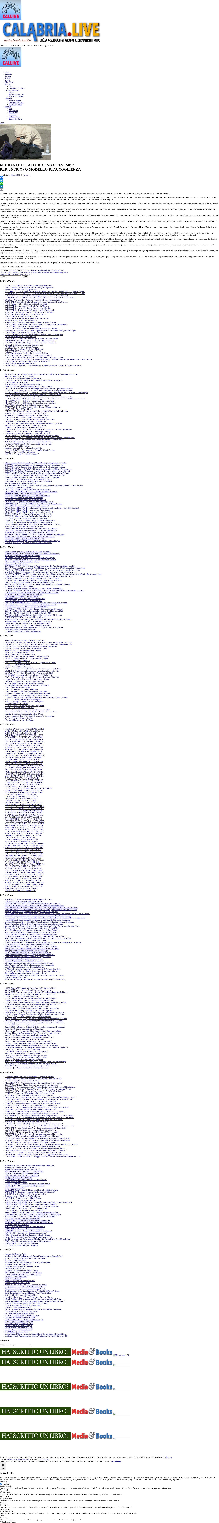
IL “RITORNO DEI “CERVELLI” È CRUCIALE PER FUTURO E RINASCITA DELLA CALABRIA (24, 820)
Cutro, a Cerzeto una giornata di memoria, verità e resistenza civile (28, 387)
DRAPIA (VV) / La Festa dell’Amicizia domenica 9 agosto (26, 648)
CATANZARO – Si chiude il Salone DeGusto (21, 316)
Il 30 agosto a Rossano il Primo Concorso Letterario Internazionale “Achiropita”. (34, 380)
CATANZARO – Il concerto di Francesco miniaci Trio (24, 1229)
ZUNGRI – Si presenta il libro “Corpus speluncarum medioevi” (27, 693)
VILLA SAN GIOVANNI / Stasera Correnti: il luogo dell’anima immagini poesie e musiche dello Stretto (42, 570)
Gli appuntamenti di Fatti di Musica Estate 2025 (22, 1176)
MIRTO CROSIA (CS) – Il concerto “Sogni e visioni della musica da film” (32, 1212)
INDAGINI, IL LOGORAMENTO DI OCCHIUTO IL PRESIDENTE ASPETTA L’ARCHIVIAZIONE (24, 746)
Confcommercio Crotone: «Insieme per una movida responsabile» (28, 481)
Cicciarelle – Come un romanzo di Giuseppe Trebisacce (16, 1278)
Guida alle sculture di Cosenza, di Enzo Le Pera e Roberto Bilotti (28, 1293)
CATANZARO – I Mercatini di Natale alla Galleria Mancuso (27, 306)
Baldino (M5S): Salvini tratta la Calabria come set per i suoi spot (28, 990)
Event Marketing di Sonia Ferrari (16, 1332)
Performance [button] (4, 1496)
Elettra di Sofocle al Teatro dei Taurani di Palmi (22, 1081)
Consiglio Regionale (16, 103)
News (11, 86)
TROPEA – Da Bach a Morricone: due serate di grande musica (27, 1184)
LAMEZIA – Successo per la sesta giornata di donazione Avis (27, 318)
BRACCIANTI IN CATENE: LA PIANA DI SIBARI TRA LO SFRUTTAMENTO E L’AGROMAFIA (24, 865)
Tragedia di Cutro (57, 270)
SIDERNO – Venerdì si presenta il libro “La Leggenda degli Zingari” (30, 558)
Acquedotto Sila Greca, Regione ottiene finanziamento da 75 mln (28, 899)
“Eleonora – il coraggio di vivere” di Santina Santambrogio (26, 1258)
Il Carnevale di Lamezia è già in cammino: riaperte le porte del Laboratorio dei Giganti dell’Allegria (40, 331)
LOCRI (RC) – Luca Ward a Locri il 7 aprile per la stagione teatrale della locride (34, 1120)
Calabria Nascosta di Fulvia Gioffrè (17, 1283)
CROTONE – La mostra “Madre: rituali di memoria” (24, 498)
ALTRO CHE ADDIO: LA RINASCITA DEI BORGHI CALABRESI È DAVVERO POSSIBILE (24, 734)
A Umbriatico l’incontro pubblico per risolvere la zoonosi (25, 500)
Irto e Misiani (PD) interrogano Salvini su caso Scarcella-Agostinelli (29, 1011)
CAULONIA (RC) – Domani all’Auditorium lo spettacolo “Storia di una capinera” (34, 1148)
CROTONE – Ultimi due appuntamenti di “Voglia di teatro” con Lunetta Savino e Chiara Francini (40, 1087)
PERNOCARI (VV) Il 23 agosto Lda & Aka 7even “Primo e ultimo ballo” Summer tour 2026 (38, 644)
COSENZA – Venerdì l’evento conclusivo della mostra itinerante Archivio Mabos (34, 440)
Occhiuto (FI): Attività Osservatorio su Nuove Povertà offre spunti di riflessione (33, 1033)
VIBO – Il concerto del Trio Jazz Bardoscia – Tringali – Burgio (27, 1235)
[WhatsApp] (109, 183)
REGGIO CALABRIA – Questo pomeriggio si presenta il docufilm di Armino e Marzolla (37, 1107)
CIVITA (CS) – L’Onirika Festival (17, 446)
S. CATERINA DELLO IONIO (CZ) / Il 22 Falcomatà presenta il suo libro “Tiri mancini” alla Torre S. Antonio (45, 294)
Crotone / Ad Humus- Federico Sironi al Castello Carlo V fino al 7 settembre (32, 477)
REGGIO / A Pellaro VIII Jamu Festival (19, 586)
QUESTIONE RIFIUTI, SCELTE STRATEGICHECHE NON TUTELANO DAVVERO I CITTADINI (24, 853)
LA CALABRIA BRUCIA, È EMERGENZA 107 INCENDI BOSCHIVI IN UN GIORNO (21, 840)
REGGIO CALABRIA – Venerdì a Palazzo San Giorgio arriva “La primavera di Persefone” (38, 1140)
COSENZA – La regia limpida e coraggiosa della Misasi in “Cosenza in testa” (33, 1103)
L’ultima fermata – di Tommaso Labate (19, 1328)
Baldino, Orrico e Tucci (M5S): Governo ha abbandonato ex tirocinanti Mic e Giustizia (36, 1019)
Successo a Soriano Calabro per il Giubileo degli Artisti (24, 706)
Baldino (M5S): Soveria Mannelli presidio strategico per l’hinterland (29, 1037)
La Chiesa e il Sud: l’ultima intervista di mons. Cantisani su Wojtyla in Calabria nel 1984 (36, 1336)
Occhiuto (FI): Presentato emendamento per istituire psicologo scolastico (30, 998)
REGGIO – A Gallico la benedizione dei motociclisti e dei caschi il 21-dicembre (33, 615)
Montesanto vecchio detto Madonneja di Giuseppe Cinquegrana (27, 1262)
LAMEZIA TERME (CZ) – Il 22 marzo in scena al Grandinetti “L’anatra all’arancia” (35, 1150)
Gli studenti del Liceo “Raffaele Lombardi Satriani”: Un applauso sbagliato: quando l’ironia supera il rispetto (44, 485)
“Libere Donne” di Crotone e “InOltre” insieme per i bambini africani (29, 537)
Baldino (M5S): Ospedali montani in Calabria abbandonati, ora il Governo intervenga (35, 1062)
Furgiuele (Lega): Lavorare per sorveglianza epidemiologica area (28, 1017)
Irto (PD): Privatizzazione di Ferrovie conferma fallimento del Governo (30, 1043)
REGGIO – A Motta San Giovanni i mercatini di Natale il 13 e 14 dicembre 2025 (34, 611)
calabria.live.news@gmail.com (18, 1459)
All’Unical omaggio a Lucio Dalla (17, 1225)
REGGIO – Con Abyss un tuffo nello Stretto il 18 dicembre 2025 (28, 613)
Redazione (27, 175)
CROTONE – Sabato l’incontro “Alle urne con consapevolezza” (28, 489)
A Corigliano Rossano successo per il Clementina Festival (25, 425)
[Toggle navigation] (1, 68)
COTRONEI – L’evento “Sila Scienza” (19, 487)
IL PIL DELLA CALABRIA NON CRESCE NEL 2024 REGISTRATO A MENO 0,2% (21, 890)
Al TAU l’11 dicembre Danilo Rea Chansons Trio (22, 1169)
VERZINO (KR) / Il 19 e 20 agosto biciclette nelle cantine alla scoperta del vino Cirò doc (37, 473)
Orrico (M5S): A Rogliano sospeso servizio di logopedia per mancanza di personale (34, 1013)
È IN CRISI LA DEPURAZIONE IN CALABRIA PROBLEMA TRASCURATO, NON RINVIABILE (24, 771)
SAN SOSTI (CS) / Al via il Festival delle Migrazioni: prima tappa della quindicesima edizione (39, 389)
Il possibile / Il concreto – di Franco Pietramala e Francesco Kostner (29, 1297)
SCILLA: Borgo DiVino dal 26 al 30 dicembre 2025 (23, 601)
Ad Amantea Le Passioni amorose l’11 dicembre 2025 (24, 1171)
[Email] (109, 189)
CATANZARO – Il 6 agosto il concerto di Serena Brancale (26, 1180)
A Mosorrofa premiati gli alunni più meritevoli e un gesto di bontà (28, 621)
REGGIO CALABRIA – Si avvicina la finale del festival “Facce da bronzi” (32, 1132)
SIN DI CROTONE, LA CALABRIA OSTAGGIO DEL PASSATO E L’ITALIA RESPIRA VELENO (23, 804)
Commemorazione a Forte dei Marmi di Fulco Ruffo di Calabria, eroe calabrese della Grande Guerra (41, 910)
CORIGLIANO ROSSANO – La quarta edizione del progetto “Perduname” (32, 1206)
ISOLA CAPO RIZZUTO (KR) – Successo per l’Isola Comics (27, 510)
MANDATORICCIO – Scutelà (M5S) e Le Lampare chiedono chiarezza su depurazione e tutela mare (41, 374)
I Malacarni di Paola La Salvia (15, 1254)
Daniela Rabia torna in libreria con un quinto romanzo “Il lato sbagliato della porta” (34, 1301)
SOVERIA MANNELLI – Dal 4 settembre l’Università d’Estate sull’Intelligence (34, 335)
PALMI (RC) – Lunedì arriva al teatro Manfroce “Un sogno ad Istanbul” (31, 1142)
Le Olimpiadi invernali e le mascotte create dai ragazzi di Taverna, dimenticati (32, 969)
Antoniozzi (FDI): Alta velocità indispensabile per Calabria (26, 1058)
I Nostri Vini (13, 113)
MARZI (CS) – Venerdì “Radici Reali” (19, 409)
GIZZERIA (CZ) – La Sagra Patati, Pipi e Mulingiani (24, 349)
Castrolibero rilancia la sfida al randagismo (20, 452)
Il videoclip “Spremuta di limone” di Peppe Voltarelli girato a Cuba (29, 1237)
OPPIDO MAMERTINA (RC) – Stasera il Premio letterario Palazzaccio (31, 934)
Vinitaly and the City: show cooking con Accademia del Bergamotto (29, 582)
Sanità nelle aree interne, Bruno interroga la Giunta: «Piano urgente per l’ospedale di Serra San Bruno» (41, 908)
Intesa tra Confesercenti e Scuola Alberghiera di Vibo (24, 714)
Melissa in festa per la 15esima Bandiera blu (20, 483)
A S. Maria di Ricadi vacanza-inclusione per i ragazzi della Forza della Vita (32, 671)
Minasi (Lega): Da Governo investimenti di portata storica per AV (28, 1041)
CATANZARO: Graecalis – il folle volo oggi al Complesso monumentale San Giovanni (36, 302)
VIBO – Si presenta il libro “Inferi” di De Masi (21, 689)
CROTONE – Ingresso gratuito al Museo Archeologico (24, 539)
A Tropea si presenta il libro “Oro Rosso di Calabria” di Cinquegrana (29, 716)
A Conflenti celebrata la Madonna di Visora (20, 337)
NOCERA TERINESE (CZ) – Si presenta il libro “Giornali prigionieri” (30, 343)
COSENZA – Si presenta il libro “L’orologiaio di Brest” (25, 427)
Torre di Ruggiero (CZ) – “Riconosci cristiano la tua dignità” (26, 304)
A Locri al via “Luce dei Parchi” (16, 564)
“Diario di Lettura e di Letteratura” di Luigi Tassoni (23, 1272)
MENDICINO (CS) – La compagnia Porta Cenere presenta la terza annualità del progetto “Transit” (40, 1097)
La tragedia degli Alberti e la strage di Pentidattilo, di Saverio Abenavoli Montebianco (35, 1334)
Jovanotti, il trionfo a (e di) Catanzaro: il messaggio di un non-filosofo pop (31, 912)
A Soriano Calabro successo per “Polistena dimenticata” (25, 640)
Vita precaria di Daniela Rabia (15, 1268)
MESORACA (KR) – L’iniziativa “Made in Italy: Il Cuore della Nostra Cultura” (33, 504)
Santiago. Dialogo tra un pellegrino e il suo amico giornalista (26, 1303)
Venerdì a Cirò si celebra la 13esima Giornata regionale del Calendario (30, 520)
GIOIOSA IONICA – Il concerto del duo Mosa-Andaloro (25, 1194)
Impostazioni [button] (107, 1461)
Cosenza (8, 76)
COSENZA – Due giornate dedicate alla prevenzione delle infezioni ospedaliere (33, 423)
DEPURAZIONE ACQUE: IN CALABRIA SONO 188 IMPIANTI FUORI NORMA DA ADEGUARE (24, 828)
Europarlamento (15, 100)
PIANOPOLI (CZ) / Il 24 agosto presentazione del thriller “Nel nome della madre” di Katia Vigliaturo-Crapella (45, 292)
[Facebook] (109, 177)
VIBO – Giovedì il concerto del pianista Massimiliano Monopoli (28, 1241)
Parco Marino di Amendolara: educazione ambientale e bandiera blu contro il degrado (35, 936)
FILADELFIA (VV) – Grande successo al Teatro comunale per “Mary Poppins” (34, 1083)
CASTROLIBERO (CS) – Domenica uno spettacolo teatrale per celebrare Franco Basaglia (37, 1138)
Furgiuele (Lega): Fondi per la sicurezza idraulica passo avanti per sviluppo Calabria (35, 1015)
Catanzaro (8, 74)
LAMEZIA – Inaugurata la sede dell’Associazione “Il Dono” (26, 353)
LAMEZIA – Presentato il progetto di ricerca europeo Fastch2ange (29, 355)
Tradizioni (12, 115)
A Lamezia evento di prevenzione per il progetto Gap (24, 345)
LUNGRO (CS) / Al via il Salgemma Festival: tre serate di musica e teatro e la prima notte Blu (38, 397)
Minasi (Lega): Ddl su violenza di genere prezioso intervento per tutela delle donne (34, 1023)
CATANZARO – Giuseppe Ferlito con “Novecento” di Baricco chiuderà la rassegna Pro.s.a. (38, 1089)
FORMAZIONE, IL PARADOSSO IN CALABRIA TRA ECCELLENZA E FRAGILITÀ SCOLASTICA (24, 754)
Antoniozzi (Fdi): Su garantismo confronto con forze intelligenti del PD (30, 1064)
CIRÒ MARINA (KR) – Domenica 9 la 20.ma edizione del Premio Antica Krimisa (34, 475)
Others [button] (2, 1516)
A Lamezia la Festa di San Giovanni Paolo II (21, 320)
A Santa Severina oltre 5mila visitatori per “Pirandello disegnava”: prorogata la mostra (35, 463)
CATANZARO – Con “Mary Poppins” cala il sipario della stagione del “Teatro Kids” (35, 1128)
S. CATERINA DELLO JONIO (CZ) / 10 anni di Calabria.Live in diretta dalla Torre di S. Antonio (40, 298)
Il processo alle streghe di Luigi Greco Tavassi (21, 1270)
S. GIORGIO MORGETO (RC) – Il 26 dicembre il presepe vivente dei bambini (33, 609)
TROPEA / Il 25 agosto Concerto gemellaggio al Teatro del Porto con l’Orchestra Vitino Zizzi (38, 642)
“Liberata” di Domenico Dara (15, 1260)
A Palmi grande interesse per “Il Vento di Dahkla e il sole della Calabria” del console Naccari (38, 938)
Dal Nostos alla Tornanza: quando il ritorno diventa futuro (25, 940)
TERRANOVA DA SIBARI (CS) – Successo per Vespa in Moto (28, 444)
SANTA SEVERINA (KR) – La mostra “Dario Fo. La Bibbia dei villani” (31, 492)
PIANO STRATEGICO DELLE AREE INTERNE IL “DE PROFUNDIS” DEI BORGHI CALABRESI (24, 812)
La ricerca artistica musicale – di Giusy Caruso (21, 1311)
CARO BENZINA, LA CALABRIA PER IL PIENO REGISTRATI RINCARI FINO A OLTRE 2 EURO (24, 873)
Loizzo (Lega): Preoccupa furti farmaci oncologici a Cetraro (26, 1056)
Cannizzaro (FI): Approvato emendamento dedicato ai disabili (27, 1068)
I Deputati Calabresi (16, 94)
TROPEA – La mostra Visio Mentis (17, 665)
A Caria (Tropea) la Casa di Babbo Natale (20, 654)
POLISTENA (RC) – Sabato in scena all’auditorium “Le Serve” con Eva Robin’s (34, 1091)
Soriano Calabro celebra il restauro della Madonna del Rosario (27, 679)
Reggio (7, 80)
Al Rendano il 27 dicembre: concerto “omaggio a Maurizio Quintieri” (30, 1165)
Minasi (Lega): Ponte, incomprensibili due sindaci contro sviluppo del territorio (33, 1031)
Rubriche (8, 107)
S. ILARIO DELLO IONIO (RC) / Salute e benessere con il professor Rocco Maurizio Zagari (38, 576)
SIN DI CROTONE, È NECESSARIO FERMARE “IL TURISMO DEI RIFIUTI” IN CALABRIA (24, 759)
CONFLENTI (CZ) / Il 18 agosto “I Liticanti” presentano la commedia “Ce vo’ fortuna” (36, 296)
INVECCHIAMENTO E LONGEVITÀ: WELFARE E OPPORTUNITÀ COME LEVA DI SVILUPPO (24, 742)
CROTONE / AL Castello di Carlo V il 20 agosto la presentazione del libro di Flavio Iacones (38, 469)
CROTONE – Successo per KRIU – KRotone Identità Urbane (27, 496)
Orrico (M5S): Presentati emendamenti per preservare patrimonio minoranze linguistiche (36, 1047)
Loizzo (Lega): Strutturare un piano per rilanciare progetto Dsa (27, 1035)
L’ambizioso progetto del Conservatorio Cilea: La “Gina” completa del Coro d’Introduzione (37, 1239)
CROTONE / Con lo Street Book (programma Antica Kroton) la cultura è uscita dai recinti (37, 471)
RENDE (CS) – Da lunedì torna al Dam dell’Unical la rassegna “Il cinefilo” (32, 1114)
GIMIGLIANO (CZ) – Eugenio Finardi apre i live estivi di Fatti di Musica (31, 1190)
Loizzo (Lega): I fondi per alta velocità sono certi (22, 1049)
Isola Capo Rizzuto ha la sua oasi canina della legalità (24, 526)
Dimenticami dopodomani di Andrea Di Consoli (22, 1266)
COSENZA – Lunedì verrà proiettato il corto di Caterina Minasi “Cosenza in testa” (34, 1112)
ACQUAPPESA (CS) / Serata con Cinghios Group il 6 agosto (27, 405)
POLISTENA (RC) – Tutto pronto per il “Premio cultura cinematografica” (31, 1105)
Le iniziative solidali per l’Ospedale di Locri (20, 629)
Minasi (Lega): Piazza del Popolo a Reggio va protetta (24, 1060)
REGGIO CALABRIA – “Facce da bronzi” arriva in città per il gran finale (31, 1085)
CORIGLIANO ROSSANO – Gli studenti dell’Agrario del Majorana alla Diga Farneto (36, 411)
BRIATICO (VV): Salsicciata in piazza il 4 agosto (23, 650)
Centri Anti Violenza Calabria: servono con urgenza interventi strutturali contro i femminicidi (38, 916)
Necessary (6, 1484)
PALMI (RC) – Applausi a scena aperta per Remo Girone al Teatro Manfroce (32, 1146)
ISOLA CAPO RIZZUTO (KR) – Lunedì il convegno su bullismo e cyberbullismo (34, 534)
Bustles (169, 1457)
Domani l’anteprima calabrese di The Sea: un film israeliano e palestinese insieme (34, 924)
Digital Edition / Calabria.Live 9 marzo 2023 (16, 274)
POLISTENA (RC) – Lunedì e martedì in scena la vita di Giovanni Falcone (32, 1136)
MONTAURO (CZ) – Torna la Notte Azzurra (21, 347)
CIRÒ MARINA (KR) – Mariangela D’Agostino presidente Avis (28, 514)
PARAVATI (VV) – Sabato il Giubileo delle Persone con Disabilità (29, 673)
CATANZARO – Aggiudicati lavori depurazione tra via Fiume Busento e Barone (34, 357)
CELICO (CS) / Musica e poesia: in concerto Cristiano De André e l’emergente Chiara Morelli (39, 391)
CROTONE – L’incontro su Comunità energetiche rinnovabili (27, 506)
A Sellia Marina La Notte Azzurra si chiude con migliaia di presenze (29, 288)
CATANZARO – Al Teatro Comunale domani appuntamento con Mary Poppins (33, 1134)
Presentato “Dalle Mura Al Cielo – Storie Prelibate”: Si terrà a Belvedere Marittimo (34, 906)
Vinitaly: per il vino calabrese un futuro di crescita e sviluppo (26, 951)
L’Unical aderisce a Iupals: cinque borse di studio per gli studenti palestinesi (32, 436)
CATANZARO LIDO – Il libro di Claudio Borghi (23, 351)
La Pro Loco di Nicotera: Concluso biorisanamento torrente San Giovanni (31, 329)
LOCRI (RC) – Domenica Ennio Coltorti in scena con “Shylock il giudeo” (31, 1101)
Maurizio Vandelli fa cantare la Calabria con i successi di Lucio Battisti (30, 1216)
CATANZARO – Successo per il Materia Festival (22, 326)
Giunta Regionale (15, 105)
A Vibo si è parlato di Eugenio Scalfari (18, 718)
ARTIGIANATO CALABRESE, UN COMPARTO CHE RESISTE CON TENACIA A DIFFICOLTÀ (24, 750)
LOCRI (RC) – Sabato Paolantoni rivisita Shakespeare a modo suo (29, 1095)
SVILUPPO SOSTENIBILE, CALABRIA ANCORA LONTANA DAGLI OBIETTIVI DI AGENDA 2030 (24, 808)
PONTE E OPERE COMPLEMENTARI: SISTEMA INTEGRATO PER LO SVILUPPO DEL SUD (24, 861)
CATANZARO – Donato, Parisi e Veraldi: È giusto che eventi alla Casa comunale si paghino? (34, 272)
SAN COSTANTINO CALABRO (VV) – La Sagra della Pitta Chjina (30, 663)
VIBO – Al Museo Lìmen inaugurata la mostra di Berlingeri (26, 691)
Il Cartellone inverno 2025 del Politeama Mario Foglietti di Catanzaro (29, 1077)
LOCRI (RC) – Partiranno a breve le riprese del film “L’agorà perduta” (30, 1109)
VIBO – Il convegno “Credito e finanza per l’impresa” (24, 702)
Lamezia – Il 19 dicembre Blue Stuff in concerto (22, 1173)
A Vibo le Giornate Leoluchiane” (16, 704)
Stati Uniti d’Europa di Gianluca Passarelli (20, 1281)
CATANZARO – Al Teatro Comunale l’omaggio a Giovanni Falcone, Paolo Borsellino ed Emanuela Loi (42, 1157)
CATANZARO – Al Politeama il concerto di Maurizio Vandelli (27, 1221)
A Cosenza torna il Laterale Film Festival (19, 376)
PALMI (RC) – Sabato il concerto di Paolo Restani (23, 1198)
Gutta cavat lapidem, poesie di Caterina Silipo (21, 1295)
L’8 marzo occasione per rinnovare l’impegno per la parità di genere (29, 963)
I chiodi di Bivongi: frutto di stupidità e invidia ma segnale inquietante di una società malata (37, 920)
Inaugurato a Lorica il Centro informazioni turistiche (23, 448)
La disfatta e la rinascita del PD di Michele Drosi (22, 1315)
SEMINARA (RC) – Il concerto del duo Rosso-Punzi (24, 1210)
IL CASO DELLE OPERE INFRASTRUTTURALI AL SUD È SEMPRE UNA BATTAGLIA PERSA (24, 816)
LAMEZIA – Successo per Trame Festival (20, 363)
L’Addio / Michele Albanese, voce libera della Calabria (24, 967)
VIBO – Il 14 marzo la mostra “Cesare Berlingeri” (23, 700)
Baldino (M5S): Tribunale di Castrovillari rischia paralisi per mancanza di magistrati (35, 1027)
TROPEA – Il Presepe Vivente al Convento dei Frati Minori (26, 659)
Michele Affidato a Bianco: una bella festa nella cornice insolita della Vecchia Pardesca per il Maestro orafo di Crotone (47, 914)
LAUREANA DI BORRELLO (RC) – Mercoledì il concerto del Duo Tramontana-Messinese (38, 1202)
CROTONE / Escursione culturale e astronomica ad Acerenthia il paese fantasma (34, 465)
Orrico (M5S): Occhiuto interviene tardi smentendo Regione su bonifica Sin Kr (33, 1004)
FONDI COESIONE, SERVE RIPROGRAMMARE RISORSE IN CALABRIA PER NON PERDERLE (24, 783)
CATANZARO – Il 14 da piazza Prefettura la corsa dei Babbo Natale (30, 310)
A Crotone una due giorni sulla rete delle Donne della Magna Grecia (29, 502)
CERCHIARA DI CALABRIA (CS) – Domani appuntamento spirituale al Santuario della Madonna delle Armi (45, 399)
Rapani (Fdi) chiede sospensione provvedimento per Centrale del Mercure (31, 1045)
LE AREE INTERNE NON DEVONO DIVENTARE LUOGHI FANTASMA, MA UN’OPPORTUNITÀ (25, 767)
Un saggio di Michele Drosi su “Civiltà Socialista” (23, 1274)
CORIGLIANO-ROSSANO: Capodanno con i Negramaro (26, 417)
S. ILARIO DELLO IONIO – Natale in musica (22, 597)
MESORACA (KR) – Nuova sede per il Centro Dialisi (24, 494)
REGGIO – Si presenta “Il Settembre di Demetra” (22, 556)
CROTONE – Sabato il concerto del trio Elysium (22, 1219)
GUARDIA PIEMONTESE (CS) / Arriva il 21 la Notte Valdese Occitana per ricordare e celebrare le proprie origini (46, 393)
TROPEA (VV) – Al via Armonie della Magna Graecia (24, 1186)
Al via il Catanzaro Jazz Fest (15, 1188)
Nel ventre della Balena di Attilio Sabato (19, 1313)
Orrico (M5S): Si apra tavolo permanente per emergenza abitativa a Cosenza (32, 1066)
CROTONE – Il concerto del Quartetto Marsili (21, 1245)
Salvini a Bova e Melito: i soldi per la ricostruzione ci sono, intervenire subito (32, 971)
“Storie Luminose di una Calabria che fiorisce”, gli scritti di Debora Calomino (32, 1291)
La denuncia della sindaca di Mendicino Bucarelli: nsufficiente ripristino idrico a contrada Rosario (40, 438)
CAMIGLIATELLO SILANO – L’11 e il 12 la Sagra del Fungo (28, 432)
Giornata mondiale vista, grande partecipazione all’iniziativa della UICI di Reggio (34, 627)
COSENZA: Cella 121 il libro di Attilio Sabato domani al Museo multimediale (33, 407)
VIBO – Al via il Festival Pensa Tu (17, 687)
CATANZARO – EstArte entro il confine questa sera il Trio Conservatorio (31, 339)
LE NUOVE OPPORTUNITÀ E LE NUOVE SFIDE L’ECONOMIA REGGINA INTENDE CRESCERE (24, 824)
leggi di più (116, 1461)
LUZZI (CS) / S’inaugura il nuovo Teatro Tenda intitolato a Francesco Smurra (33, 395)
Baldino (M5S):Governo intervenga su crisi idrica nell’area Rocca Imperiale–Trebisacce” (36, 992)
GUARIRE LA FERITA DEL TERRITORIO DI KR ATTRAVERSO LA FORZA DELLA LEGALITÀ (24, 886)
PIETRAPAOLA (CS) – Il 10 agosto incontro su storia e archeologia (29, 401)
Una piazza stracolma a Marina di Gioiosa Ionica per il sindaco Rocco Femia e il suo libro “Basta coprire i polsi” (45, 918)
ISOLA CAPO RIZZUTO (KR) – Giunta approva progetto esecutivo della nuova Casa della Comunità (42, 508)
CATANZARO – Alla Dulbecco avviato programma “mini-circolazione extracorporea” (36, 324)
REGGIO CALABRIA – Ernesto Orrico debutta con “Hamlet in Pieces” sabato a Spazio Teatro (39, 1118)
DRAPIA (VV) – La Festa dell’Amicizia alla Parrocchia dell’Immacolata (31, 646)
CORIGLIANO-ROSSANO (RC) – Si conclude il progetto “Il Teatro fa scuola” (34, 1124)
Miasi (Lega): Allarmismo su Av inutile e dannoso (22, 1053)
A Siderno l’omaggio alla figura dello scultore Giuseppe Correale (28, 552)
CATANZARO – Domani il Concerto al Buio (21, 1243)
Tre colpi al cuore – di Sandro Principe (18, 1330)
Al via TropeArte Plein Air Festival (17, 661)
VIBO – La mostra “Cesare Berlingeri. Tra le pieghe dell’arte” (27, 695)
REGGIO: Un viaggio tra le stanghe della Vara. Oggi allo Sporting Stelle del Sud (34, 588)
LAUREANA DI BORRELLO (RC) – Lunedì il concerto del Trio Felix (31, 1204)
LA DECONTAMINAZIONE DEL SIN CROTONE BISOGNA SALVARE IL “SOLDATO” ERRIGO (24, 832)
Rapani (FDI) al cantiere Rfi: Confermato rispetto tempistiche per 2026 (30, 994)
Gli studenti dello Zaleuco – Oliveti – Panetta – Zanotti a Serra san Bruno (31, 712)
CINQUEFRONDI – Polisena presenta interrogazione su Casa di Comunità (32, 593)
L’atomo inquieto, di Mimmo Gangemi (18, 1326)
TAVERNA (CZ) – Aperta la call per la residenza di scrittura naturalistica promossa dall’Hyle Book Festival (43, 365)
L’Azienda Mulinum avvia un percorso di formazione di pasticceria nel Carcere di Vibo (36, 697)
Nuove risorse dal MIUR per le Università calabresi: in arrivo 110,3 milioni (31, 932)
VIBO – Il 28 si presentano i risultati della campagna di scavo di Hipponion (32, 677)
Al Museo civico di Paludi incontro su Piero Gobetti (23, 384)
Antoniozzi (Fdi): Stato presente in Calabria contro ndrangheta (27, 1006)
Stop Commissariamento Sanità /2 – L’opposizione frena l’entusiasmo (30, 955)
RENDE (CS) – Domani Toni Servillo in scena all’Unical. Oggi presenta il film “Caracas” (37, 1155)
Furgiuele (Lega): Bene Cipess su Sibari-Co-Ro (22, 996)
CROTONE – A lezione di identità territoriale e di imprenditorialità (29, 522)
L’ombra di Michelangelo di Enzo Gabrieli (20, 1317)
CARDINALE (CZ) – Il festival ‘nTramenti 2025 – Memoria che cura (30, 341)
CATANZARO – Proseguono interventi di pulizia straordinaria (27, 361)
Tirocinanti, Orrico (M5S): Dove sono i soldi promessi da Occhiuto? (29, 1000)
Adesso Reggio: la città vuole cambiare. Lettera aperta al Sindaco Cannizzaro (32, 930)
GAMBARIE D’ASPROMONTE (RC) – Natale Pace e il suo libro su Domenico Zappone (37, 584)
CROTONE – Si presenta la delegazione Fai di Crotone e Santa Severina (31, 530)
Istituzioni (8, 98)
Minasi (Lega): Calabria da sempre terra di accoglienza (24, 1039)
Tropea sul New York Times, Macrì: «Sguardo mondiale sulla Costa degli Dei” (33, 903)
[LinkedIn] (109, 186)
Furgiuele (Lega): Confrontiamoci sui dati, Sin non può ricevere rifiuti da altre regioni (35, 1002)
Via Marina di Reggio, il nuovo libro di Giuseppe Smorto (25, 1289)
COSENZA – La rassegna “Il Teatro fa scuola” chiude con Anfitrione (30, 1093)
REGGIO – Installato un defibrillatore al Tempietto (23, 631)
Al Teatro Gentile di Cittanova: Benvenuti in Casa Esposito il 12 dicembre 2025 (33, 1079)
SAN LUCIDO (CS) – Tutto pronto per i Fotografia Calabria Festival (30, 450)
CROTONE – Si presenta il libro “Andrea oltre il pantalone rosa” (28, 516)
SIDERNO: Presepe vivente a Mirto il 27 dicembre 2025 (25, 599)
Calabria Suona (14, 117)
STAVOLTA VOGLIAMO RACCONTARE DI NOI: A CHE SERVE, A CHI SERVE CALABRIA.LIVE (24, 730)
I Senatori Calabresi (16, 96)
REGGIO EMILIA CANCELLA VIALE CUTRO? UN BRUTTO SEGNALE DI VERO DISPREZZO (24, 738)
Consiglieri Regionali (16, 88)
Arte (10, 109)
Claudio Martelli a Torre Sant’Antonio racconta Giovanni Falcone (28, 286)
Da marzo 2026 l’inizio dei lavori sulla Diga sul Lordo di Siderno (28, 623)
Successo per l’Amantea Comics (16, 382)
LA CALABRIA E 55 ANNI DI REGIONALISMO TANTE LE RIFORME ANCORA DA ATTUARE (24, 763)
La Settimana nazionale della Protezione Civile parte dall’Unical (28, 434)
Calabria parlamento (12, 90)
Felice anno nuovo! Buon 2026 (16, 977)
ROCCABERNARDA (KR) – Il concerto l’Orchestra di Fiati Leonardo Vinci (33, 1214)
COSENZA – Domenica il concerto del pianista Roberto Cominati (28, 1231)
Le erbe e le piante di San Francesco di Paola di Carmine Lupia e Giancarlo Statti (34, 1256)
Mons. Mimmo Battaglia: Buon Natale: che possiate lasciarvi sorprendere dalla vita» (35, 979)
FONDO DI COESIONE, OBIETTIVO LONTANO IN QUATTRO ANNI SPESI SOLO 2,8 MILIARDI (24, 791)
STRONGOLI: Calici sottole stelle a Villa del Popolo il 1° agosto (28, 479)
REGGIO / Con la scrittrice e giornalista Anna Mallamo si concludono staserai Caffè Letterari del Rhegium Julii (45, 568)
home (7, 72)
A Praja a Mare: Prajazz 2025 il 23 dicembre (20, 1167)
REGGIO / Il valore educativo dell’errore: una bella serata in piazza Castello (32, 578)
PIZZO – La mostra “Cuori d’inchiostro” (19, 708)
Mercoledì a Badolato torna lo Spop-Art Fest (21, 290)
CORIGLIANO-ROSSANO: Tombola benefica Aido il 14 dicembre (29, 419)
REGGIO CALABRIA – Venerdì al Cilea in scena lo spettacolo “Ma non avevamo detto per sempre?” (41, 1144)
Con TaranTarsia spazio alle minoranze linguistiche (23, 378)
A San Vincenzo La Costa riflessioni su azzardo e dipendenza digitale (29, 965)
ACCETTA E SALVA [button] (8, 1522)
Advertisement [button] (5, 1509)
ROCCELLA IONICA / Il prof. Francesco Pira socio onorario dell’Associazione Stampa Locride (39, 566)
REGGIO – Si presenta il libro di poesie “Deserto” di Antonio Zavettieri (30, 560)
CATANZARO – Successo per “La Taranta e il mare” (24, 333)
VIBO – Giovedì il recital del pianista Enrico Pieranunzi (25, 1227)
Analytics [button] (3, 1503)
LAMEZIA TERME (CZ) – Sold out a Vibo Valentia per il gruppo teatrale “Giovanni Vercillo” (39, 1099)
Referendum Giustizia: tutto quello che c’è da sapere (23, 959)
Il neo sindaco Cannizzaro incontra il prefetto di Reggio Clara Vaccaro (30, 944)
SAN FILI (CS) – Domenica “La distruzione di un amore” (26, 1233)
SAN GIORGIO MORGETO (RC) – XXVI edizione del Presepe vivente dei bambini (36, 603)
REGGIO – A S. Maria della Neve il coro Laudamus (23, 595)
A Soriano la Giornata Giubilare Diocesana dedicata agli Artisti (27, 710)
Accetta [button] (99, 1461)
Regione (8, 84)
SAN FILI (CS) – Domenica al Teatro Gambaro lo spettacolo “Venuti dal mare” (33, 1152)
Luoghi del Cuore (15, 119)
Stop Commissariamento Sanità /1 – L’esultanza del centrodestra (28, 953)
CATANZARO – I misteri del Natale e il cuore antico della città (27, 308)
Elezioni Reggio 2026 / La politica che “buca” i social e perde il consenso (31, 946)
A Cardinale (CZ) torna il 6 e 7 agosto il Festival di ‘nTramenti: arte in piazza (32, 300)
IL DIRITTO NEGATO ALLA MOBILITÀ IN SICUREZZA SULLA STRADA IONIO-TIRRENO (24, 779)
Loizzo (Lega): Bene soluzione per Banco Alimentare (24, 1029)
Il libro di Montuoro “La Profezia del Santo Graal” (23, 1305)
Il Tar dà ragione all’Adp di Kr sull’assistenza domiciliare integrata (28, 543)
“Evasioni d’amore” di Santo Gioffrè (18, 1264)
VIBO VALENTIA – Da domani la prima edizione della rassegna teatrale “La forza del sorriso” (39, 1116)
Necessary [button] (3, 1482)
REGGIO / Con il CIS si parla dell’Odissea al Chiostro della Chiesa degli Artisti (33, 580)
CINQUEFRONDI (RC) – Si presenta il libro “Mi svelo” (25, 617)
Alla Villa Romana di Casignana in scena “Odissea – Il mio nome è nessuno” (32, 554)
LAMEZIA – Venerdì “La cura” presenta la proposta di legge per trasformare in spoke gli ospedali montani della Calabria (48, 359)
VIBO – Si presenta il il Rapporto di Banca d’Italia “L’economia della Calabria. (33, 669)
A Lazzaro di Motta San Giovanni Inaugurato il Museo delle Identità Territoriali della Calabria (38, 619)
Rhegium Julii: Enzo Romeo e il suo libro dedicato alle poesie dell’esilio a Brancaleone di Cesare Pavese (42, 926)
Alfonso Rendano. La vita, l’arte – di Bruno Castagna (24, 1320)
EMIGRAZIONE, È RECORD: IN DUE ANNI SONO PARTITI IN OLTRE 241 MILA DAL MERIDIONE (25, 845)
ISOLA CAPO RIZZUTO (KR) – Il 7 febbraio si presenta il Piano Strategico (32, 541)
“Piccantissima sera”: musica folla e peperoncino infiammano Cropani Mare (32, 928)
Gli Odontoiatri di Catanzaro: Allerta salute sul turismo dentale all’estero (30, 322)
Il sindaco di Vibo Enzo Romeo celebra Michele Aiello (24, 901)
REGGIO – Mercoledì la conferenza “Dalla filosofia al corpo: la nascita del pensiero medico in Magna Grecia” (44, 590)
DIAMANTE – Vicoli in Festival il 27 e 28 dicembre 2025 (26, 413)
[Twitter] (109, 180)
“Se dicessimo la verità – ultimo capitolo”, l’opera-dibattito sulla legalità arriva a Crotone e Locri (39, 1126)
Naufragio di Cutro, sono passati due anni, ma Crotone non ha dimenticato (31, 528)
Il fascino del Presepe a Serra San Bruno (19, 720)
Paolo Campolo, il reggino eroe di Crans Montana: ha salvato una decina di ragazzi (34, 975)
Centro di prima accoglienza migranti (37, 270)
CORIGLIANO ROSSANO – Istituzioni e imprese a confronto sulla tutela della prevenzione (38, 430)
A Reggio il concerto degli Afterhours (18, 1178)
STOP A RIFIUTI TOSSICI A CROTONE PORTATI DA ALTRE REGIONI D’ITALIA (21, 795)
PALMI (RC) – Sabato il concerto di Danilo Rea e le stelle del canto (29, 1223)
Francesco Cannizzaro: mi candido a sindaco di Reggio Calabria (28, 957)
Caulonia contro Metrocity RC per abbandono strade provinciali (27, 625)
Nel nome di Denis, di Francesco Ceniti (19, 1324)
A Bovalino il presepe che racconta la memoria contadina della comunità (30, 605)
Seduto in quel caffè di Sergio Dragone (19, 1322)
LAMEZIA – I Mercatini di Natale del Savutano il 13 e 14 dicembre (29, 312)
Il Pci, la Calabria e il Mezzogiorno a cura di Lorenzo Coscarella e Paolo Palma (33, 1299)
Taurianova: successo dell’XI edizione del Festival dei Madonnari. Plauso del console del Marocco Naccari (43, 942)
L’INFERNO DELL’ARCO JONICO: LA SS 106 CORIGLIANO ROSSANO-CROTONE (23, 836)
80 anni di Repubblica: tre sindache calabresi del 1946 (24, 961)
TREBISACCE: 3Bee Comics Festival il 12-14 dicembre (25, 421)
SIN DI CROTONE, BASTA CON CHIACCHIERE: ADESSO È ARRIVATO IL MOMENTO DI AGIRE (24, 775)
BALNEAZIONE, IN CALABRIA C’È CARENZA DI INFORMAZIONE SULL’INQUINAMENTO (24, 849)
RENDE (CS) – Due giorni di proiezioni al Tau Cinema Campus (28, 1122)
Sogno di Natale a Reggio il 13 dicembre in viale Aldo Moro (26, 607)
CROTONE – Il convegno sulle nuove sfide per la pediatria (26, 518)
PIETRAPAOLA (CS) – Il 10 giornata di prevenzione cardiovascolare (30, 403)
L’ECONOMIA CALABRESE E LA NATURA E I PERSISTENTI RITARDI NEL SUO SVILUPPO (24, 857)
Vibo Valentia (9, 82)
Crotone (7, 78)
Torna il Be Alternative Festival (16, 1182)
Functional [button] (4, 1490)
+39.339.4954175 (44, 1459)
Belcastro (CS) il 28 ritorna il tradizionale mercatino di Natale (27, 415)
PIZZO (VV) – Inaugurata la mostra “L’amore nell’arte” (25, 681)
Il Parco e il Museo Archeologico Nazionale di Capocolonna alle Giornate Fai (32, 524)
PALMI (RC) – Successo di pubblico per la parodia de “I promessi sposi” (31, 1130)
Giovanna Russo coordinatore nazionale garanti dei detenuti (26, 973)
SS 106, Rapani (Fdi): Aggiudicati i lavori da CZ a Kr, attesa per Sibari (30, 988)
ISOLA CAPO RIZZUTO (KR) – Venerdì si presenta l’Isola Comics (29, 512)
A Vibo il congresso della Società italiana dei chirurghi (24, 683)
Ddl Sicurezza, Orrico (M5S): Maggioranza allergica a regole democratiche (32, 1008)
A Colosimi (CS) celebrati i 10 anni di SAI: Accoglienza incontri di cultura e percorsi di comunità (39, 922)
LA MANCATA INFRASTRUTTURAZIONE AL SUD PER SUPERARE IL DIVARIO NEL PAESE (23, 869)
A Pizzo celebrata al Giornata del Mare (18, 667)
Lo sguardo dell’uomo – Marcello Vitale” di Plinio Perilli (25, 1287)
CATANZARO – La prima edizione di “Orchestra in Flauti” (26, 1208)
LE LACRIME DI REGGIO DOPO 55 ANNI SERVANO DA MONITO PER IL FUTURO (21, 800)
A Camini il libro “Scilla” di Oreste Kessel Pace (22, 562)
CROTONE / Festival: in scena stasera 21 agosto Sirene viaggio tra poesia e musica (35, 467)
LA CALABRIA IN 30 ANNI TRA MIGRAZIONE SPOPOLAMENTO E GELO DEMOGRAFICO (24, 877)
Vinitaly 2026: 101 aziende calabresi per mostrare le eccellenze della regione (32, 949)
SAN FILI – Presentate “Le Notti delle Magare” (22, 454)
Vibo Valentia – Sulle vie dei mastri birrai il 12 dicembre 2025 (27, 657)
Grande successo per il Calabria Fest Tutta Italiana (22, 1196)
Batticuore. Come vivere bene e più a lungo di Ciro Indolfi (26, 1285)
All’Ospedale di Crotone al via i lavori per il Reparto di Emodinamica (30, 532)
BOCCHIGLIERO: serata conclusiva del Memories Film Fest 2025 (29, 442)
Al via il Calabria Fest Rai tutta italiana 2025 (20, 1200)
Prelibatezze (13, 111)
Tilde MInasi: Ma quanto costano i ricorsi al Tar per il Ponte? (26, 1051)
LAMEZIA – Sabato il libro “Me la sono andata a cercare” (26, 314)
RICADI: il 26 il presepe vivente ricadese (19, 652)
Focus (2, 123)
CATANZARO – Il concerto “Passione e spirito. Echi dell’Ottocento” (30, 1192)
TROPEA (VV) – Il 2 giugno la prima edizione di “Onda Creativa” (29, 675)
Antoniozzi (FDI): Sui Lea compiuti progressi (21, 1025)
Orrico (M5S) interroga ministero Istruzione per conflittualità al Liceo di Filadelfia (34, 1021)
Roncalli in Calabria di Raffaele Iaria (18, 1307)
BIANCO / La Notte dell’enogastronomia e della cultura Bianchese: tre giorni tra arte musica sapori (40, 572)
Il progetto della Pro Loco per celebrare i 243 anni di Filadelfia (27, 685)
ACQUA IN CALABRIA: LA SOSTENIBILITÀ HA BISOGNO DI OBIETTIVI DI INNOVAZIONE (24, 881)
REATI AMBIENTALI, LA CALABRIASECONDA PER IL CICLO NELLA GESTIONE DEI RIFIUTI (28, 787)
